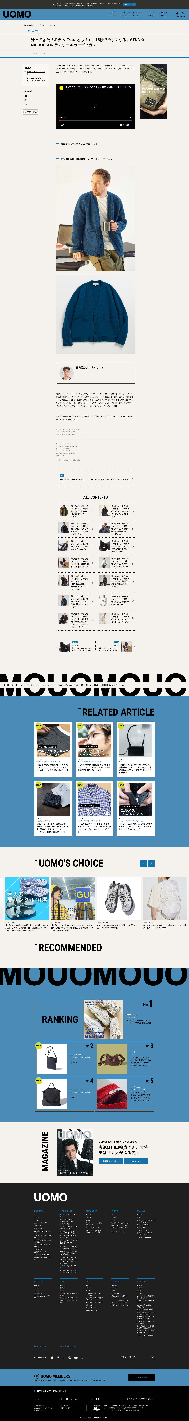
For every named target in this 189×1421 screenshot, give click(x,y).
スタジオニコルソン (38, 53)
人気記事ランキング (44, 821)
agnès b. (73, 1062)
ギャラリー (131, 1017)
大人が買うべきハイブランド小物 (89, 821)
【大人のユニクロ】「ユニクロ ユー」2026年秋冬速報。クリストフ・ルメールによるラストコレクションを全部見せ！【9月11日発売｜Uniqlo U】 (141, 1096)
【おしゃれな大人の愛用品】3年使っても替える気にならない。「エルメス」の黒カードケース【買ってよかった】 (135, 826)
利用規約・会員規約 (65, 1408)
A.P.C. (72, 1097)
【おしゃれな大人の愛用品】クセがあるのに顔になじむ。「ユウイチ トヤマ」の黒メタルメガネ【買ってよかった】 (94, 767)
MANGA (164, 13)
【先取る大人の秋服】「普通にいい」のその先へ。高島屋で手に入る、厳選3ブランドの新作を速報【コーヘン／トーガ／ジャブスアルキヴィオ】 (134, 927)
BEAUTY (113, 16)
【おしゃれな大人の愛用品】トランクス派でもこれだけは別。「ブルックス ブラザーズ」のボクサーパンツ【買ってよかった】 (53, 767)
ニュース (123, 762)
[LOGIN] (177, 13)
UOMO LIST (127, 13)
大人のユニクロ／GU (138, 1089)
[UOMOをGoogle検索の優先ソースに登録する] (30, 112)
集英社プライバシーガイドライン (43, 1408)
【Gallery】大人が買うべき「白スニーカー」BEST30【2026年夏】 (139, 1022)
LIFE (137, 16)
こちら (137, 1410)
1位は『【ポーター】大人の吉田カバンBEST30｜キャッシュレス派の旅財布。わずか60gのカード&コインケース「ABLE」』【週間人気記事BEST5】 (52, 828)
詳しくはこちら (129, 4)
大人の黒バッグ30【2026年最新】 (80, 1058)
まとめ (134, 1054)
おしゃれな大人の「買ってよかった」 (50, 762)
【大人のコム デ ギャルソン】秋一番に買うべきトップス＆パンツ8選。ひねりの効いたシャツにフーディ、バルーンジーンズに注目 (94, 828)
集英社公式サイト (39, 1405)
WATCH (151, 13)
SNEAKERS (139, 13)
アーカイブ (32, 31)
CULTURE (164, 16)
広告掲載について (39, 1410)
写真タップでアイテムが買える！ (36, 73)
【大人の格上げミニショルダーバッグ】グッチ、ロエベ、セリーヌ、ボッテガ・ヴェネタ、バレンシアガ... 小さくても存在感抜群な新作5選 (141, 1061)
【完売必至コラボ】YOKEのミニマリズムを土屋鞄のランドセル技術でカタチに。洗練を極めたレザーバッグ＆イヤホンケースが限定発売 (135, 769)
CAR (124, 16)
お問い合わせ (64, 1405)
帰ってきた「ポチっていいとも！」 (42, 685)
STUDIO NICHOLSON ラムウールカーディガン (36, 79)
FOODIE (151, 16)
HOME (6, 685)
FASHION (113, 13)
